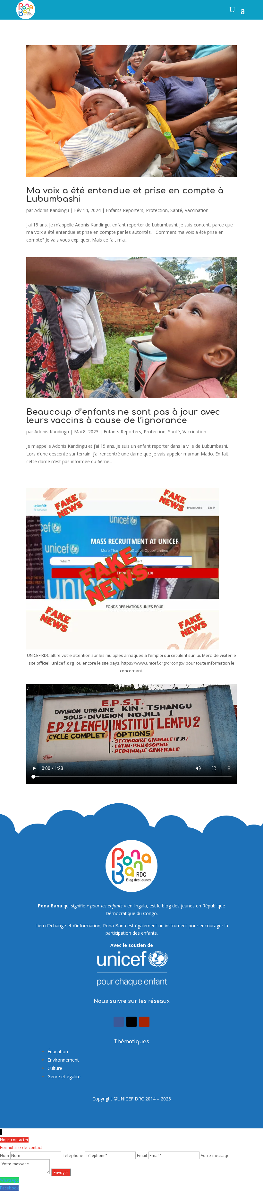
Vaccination (196, 210)
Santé (176, 210)
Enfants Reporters (124, 210)
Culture (54, 1068)
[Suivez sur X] (131, 1022)
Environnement (63, 1060)
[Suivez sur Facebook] (119, 1022)
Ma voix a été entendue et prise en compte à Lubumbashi (125, 195)
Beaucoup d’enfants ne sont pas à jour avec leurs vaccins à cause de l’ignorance (123, 416)
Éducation (57, 1051)
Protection (157, 210)
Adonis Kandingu (51, 210)
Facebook (9, 1188)
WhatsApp (9, 1180)
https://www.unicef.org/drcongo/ (153, 663)
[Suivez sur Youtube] (144, 1022)
